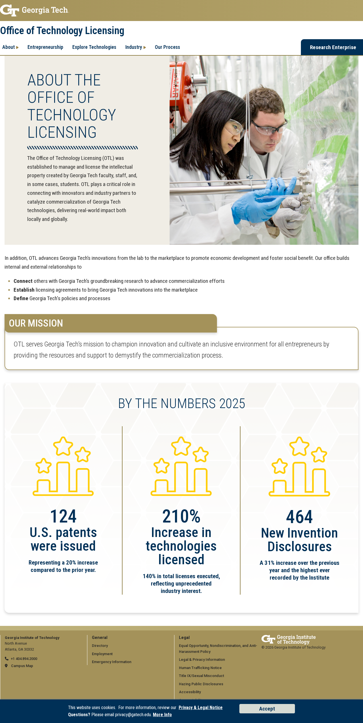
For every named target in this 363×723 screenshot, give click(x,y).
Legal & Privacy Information (202, 659)
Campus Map (22, 666)
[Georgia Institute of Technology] (181, 10)
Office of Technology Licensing (62, 31)
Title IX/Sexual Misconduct (201, 676)
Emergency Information (111, 662)
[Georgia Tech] (288, 638)
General (99, 637)
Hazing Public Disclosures (201, 684)
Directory (100, 645)
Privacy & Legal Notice (201, 707)
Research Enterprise (333, 47)
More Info (162, 714)
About (8, 47)
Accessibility (190, 692)
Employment (102, 654)
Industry (133, 47)
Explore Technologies (94, 47)
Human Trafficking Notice (200, 668)
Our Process (167, 47)
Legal (184, 637)
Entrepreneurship (45, 47)
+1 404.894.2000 (24, 659)
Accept (267, 708)
